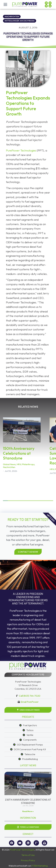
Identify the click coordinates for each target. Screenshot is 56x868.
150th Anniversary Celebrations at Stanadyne (18, 453)
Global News (9, 464)
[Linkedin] (46, 5)
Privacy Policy (28, 860)
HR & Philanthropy (25, 464)
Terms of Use (28, 855)
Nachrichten (9, 467)
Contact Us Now (28, 551)
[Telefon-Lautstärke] (36, 843)
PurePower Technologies (21, 150)
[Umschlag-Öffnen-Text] (50, 5)
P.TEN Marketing (40, 865)
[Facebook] (46, 2)
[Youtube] (50, 2)
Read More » (28, 811)
